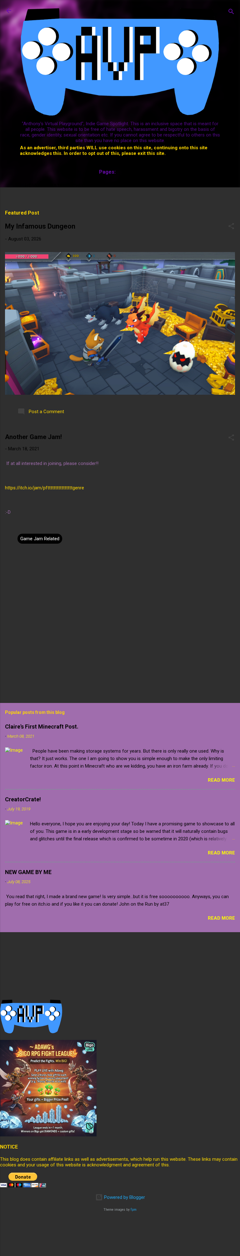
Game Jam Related (39, 538)
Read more (221, 780)
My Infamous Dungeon (40, 226)
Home (32, 185)
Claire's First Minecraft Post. (41, 726)
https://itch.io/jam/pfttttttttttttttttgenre (44, 488)
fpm (134, 1210)
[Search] (231, 12)
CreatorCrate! (23, 799)
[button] (231, 227)
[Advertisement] (114, 1233)
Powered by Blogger (124, 1197)
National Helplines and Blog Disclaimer (103, 185)
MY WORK (178, 185)
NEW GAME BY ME (28, 872)
